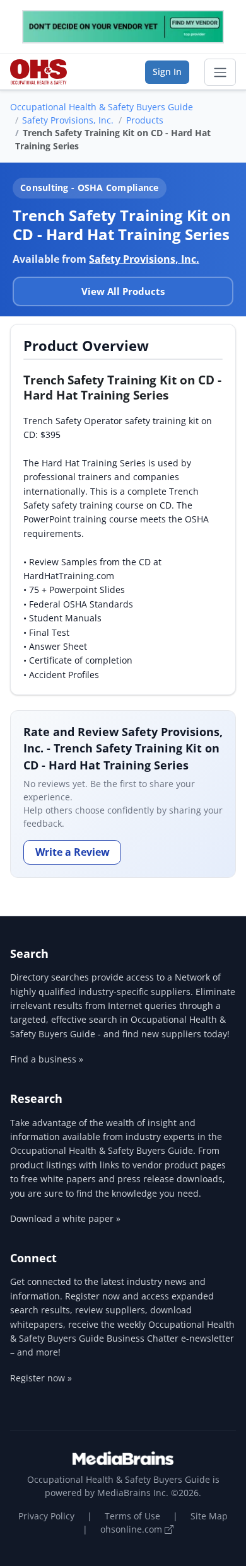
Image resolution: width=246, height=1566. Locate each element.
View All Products (123, 291)
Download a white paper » (65, 1218)
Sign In (167, 72)
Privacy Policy (46, 1516)
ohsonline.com (132, 1529)
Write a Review (72, 852)
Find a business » (46, 1059)
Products (144, 120)
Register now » (41, 1378)
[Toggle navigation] (220, 72)
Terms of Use (132, 1516)
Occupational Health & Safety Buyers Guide (101, 107)
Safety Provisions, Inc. (68, 120)
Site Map (209, 1516)
